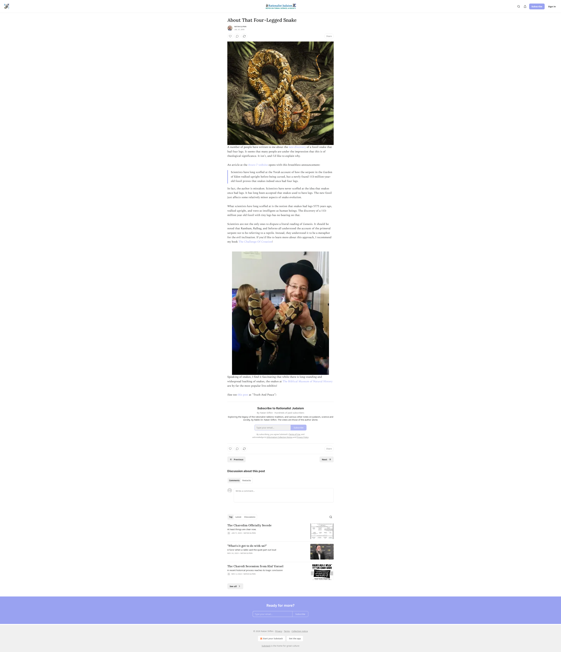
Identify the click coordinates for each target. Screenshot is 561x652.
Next (324, 459)
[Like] (230, 36)
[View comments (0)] (237, 36)
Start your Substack (273, 638)
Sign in (552, 6)
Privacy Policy (302, 437)
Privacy (278, 631)
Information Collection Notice (279, 437)
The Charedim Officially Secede (249, 525)
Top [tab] (230, 517)
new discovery (297, 147)
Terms (287, 631)
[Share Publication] (525, 6)
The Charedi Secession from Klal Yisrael (255, 566)
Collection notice (300, 631)
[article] (280, 531)
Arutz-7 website (258, 165)
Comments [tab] (234, 480)
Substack (266, 645)
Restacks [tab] (246, 480)
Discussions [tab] (249, 517)
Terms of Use (294, 434)
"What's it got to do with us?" (247, 546)
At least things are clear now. (241, 529)
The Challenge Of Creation (255, 242)
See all (233, 586)
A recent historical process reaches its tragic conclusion (255, 570)
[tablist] (240, 480)
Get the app (295, 638)
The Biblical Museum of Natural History (308, 381)
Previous (238, 459)
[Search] (519, 6)
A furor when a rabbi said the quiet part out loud (251, 549)
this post (243, 395)
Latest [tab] (238, 517)
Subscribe (536, 6)
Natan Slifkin (240, 27)
